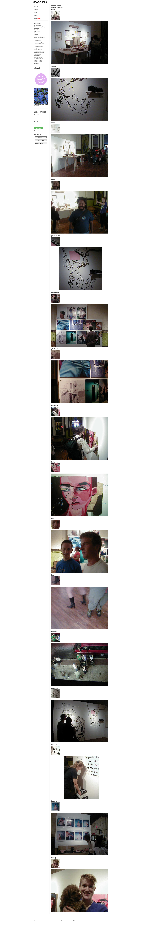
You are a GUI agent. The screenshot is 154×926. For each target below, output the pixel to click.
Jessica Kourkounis (39, 43)
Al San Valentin (38, 25)
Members (37, 23)
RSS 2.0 (85, 920)
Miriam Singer (37, 54)
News (35, 5)
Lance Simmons (38, 49)
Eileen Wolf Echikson (39, 37)
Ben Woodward (38, 30)
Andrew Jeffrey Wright (40, 27)
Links (35, 12)
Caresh (36, 34)
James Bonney (38, 42)
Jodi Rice (36, 45)
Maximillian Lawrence (39, 51)
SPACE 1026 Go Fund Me (40, 8)
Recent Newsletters (39, 131)
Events (36, 6)
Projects (36, 15)
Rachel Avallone (38, 60)
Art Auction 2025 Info (39, 17)
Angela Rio (37, 28)
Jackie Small (37, 40)
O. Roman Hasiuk (38, 58)
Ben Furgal (37, 31)
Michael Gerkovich (39, 52)
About (35, 11)
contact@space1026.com (75, 920)
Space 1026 (37, 920)
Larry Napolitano (38, 48)
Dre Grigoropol (38, 36)
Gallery (36, 9)
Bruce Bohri (37, 33)
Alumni (37, 68)
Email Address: (38, 115)
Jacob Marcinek (38, 39)
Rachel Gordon (38, 61)
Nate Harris (37, 55)
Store (37, 18)
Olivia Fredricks (38, 57)
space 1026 (40, 2)
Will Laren (36, 63)
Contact (36, 14)
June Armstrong (38, 46)
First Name (37, 122)
